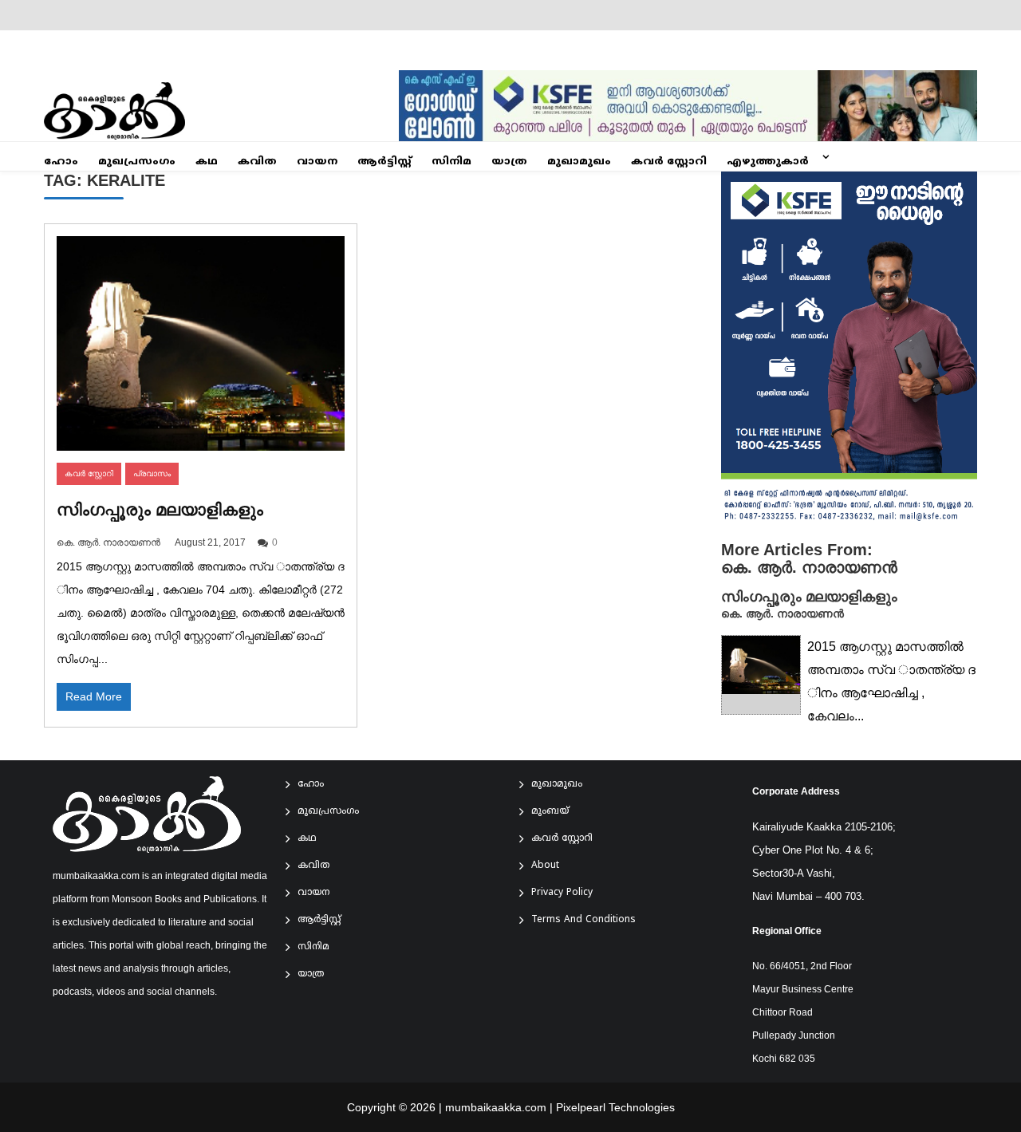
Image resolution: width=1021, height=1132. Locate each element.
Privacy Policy (562, 893)
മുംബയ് (550, 812)
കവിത (257, 162)
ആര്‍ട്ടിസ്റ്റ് (384, 162)
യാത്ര (509, 162)
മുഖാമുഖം (579, 162)
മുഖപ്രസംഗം (136, 162)
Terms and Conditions (583, 920)
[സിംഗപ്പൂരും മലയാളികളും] (201, 343)
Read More (93, 696)
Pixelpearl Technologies (615, 1107)
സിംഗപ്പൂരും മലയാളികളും (160, 509)
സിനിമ (451, 162)
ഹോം (61, 162)
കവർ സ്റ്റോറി (669, 162)
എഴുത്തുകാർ (768, 162)
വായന (317, 162)
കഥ (206, 162)
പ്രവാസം (152, 473)
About (545, 866)
